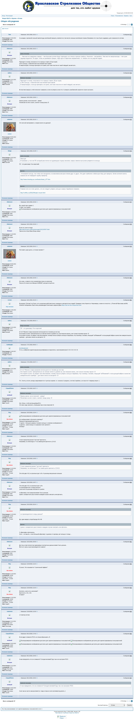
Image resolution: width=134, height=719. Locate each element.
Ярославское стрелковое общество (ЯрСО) (67, 712)
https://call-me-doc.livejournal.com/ (71, 305)
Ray (9, 412)
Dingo (9, 151)
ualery (10, 73)
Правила (126, 15)
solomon (9, 119)
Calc (130, 15)
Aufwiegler (9, 344)
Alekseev (9, 48)
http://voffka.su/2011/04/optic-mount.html (32, 193)
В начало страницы (7, 44)
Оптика (20, 18)
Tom (9, 34)
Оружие (14, 18)
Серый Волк (10, 388)
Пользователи (119, 15)
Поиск (112, 15)
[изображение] (23, 348)
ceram (10, 300)
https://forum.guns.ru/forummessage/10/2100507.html (34, 229)
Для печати (5, 28)
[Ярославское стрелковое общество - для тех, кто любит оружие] (67, 11)
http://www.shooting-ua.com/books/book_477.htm (35, 179)
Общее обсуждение (10, 21)
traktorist (9, 611)
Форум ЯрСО (6, 18)
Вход (3, 15)
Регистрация (9, 15)
